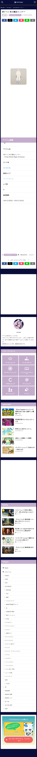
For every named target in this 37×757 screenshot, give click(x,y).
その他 (7, 619)
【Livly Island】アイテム (15, 15)
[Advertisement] (18, 43)
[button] (4, 20)
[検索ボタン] (2, 2)
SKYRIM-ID (8, 586)
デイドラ (7, 647)
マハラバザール (8, 179)
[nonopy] (18, 2)
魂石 (6, 708)
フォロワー (8, 658)
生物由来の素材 (10, 611)
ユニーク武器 (8, 672)
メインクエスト (9, 662)
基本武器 (8, 590)
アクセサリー (8, 622)
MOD (6, 579)
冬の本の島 (7, 168)
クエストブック (10, 600)
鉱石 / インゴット (10, 615)
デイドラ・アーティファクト (12, 651)
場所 (6, 680)
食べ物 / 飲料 (8, 705)
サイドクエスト (9, 636)
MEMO (7, 575)
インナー (31, 254)
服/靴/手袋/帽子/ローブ (12, 604)
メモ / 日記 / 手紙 (9, 669)
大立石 (8, 683)
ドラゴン (7, 654)
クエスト (7, 629)
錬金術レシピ (8, 698)
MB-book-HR (23, 254)
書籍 (7, 597)
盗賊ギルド (9, 633)
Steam (6, 568)
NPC (6, 583)
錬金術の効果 (8, 694)
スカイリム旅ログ (10, 644)
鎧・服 (7, 701)
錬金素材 (7, 690)
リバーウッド (8, 676)
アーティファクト (10, 626)
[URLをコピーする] (32, 20)
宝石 (7, 593)
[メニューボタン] (35, 2)
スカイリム (7, 572)
